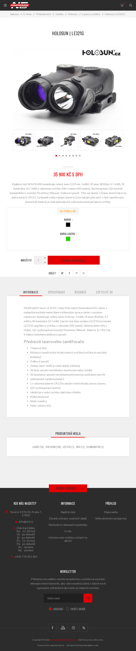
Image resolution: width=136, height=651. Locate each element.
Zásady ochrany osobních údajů (68, 518)
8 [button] (80, 156)
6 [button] (73, 156)
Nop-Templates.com (88, 645)
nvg (78, 447)
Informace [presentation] (31, 292)
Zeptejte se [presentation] (104, 292)
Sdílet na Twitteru (62, 273)
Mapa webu (111, 512)
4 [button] (66, 156)
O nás (67, 531)
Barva (67, 219)
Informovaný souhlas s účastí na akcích (68, 539)
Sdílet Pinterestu (76, 273)
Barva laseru (68, 234)
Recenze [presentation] (80, 292)
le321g (67, 447)
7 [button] (76, 156)
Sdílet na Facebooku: (69, 273)
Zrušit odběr (77, 609)
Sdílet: (52, 273)
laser (35, 447)
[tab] (30, 292)
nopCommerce (56, 645)
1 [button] (56, 156)
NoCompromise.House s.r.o (64, 639)
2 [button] (59, 156)
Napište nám (68, 512)
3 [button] (63, 156)
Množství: (26, 260)
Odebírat (58, 609)
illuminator (93, 447)
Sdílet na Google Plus (84, 273)
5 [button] (69, 156)
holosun (51, 447)
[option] (23, 140)
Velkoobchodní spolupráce (111, 518)
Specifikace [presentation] (56, 292)
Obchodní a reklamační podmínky (68, 524)
